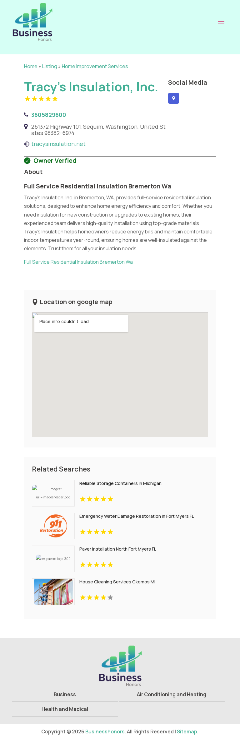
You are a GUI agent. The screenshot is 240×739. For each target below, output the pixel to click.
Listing (49, 66)
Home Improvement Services (95, 66)
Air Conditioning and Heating (171, 694)
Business (65, 694)
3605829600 (48, 114)
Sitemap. (187, 731)
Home (31, 66)
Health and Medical (65, 709)
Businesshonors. (105, 731)
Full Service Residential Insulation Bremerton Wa (78, 261)
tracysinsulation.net (58, 144)
